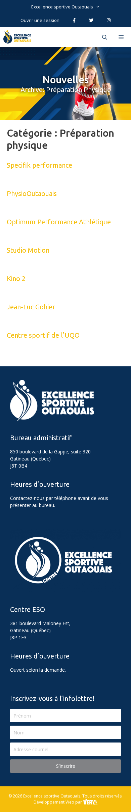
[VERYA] (90, 802)
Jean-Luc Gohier (31, 307)
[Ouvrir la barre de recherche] (104, 37)
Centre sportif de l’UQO (43, 335)
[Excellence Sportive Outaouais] (18, 37)
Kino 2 (16, 278)
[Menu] (122, 37)
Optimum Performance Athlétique (59, 222)
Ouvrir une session (39, 20)
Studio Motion (28, 250)
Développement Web (54, 802)
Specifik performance (39, 165)
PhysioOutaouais (32, 193)
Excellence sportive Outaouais (62, 7)
